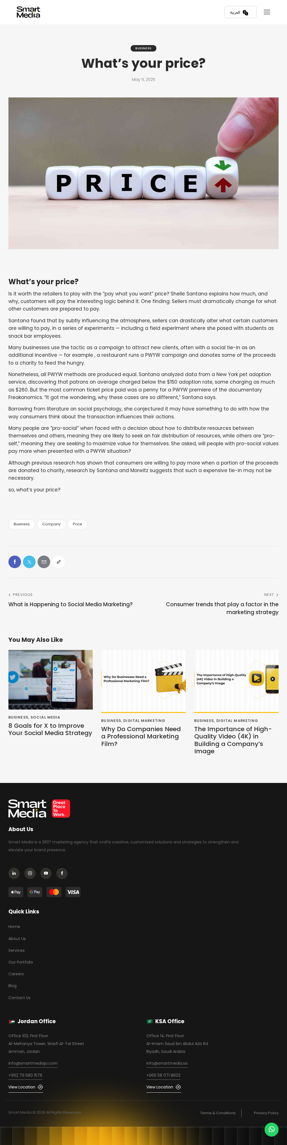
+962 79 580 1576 (25, 1075)
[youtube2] (47, 874)
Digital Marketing (144, 720)
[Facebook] (14, 562)
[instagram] (31, 874)
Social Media (45, 717)
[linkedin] (15, 874)
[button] (267, 12)
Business (143, 48)
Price (77, 524)
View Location (21, 1087)
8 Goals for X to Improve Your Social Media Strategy (50, 729)
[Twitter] (29, 562)
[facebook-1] (63, 874)
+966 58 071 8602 (163, 1075)
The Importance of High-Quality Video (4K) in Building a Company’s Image (233, 740)
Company (51, 524)
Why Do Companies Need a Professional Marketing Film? (141, 737)
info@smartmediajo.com (33, 1063)
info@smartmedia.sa (167, 1063)
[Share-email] (44, 562)
